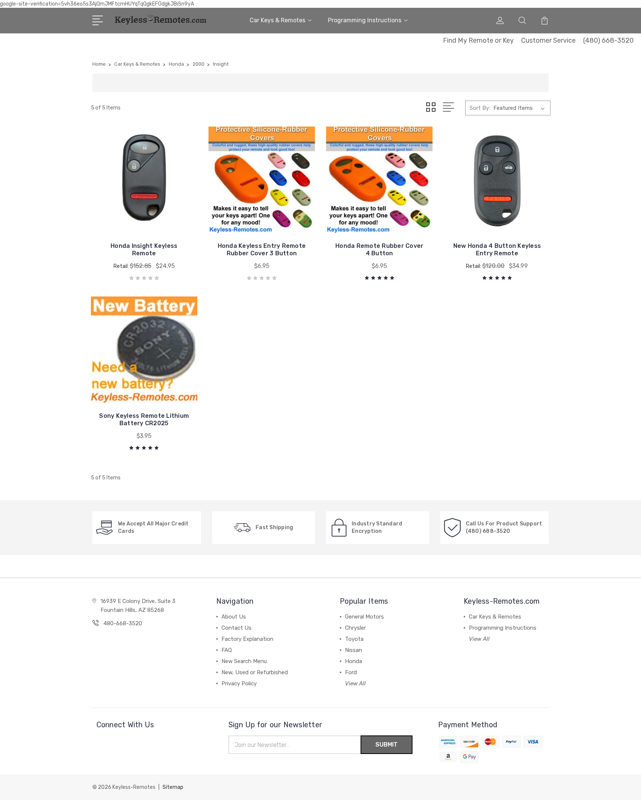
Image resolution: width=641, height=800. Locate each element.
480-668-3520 (122, 623)
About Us (233, 616)
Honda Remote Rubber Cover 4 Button (379, 249)
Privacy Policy (239, 683)
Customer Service (548, 40)
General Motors (364, 616)
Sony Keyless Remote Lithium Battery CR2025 (144, 419)
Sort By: (480, 108)
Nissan (353, 650)
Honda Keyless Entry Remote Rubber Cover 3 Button (262, 249)
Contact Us (236, 627)
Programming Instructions (364, 20)
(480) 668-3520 (608, 40)
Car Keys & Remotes (277, 20)
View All (355, 683)
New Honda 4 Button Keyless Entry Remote (497, 249)
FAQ (226, 650)
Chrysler (355, 627)
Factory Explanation (247, 639)
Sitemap (172, 787)
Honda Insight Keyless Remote (144, 249)
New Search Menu (244, 661)
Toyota (354, 639)
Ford (351, 672)
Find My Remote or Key (478, 40)
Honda (353, 661)
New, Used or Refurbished (254, 672)
